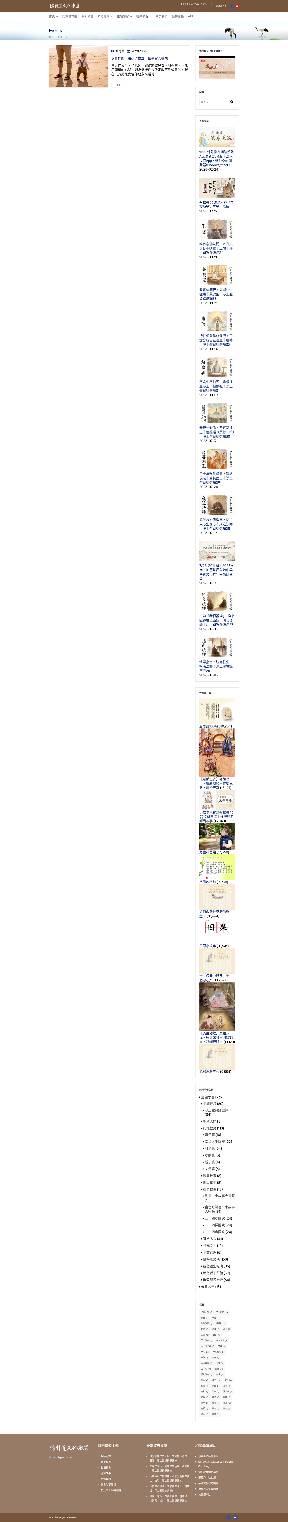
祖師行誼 (209, 1104)
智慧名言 (209, 1239)
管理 (204, 1397)
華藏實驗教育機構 (208, 1483)
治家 (215, 1391)
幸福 (220, 1363)
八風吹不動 (207, 882)
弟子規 (206, 1369)
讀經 (226, 1408)
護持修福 (178, 16)
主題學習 (123, 16)
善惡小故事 (207, 946)
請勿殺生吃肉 (213, 1266)
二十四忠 (222, 1312)
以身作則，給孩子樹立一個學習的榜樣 (139, 58)
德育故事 (209, 1190)
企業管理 (209, 1253)
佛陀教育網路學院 (208, 1471)
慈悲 (204, 1380)
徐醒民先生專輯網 (208, 1488)
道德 (204, 1414)
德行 (219, 1369)
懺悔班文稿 (211, 1259)
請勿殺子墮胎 (213, 1273)
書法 (215, 1386)
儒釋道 (220, 1323)
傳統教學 (206, 1323)
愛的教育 (206, 1374)
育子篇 (210, 1135)
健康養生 (209, 1183)
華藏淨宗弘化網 (207, 1477)
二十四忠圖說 (215, 1232)
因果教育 (209, 1176)
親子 (227, 1403)
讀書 (215, 1408)
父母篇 (210, 1169)
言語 (204, 1408)
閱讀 (215, 1414)
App (191, 16)
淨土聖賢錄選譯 (216, 1110)
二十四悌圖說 (215, 1225)
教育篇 (120, 51)
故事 (216, 1380)
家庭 (215, 1357)
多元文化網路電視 (111, 1490)
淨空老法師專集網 (208, 1456)
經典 (226, 1397)
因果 (217, 1335)
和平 (226, 1329)
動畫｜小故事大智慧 (220, 1196)
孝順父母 (218, 1352)
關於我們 (162, 16)
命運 (215, 1329)
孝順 (205, 1352)
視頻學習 (142, 16)
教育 (228, 1380)
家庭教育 (206, 1363)
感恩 (219, 1374)
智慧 (204, 1386)
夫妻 (221, 1346)
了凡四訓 (206, 1312)
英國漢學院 (204, 1494)
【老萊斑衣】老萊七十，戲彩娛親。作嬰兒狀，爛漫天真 (216, 783)
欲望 (226, 1386)
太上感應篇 (207, 1346)
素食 (215, 1397)
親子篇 (210, 1162)
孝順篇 (210, 1155)
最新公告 (88, 16)
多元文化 (209, 1246)
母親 (204, 1391)
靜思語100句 (208, 726)
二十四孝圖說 (215, 1218)
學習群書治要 (213, 1280)
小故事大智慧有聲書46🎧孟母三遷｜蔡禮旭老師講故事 (216, 816)
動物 (204, 1329)
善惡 (205, 1335)
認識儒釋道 (69, 16)
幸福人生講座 (215, 1142)
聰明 (204, 1403)
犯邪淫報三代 (209, 1072)
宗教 (204, 1357)
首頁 (52, 16)
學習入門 (209, 1121)
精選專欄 (104, 16)
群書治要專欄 (108, 1484)
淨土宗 (227, 1391)
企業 (204, 1318)
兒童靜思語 (207, 852)
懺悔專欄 (106, 1478)
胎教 (215, 1403)
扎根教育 (209, 1128)
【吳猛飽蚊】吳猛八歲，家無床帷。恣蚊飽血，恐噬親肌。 (216, 1037)
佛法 (215, 1318)
